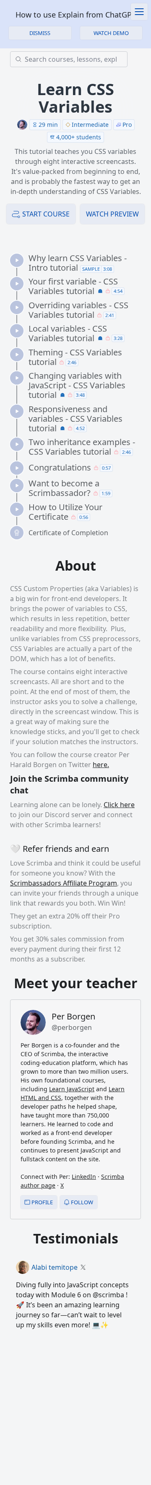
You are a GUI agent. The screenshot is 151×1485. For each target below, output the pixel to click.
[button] (111, 33)
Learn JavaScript (71, 1089)
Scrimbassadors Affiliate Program (63, 883)
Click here (119, 804)
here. (101, 764)
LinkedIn (84, 1176)
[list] (79, 397)
